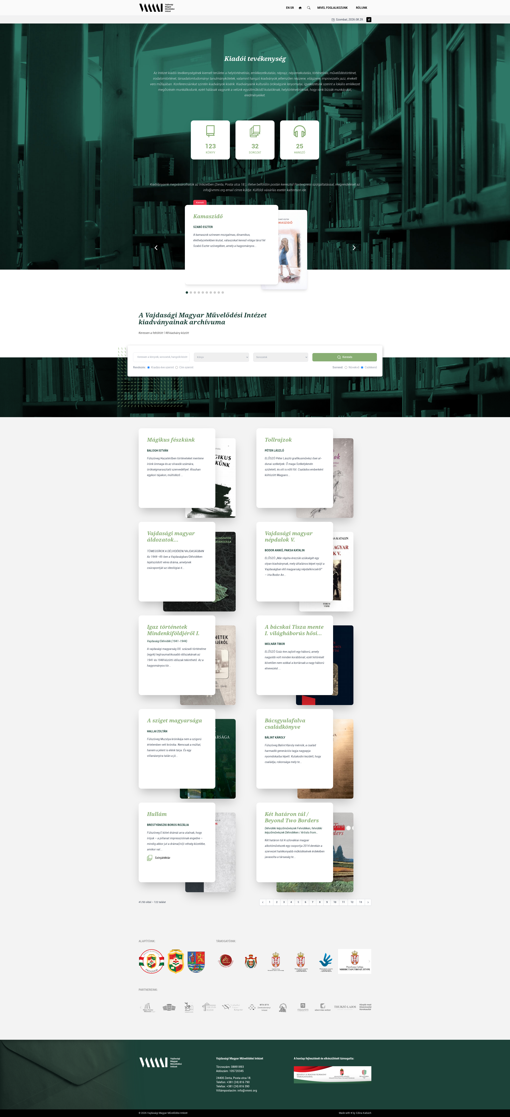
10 (334, 902)
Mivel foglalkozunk (332, 7)
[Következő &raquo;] (368, 902)
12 (352, 902)
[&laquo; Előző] (262, 902)
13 (360, 902)
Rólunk (361, 7)
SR (292, 7)
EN (288, 7)
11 (343, 902)
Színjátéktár (162, 857)
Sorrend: (337, 367)
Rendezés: (139, 367)
